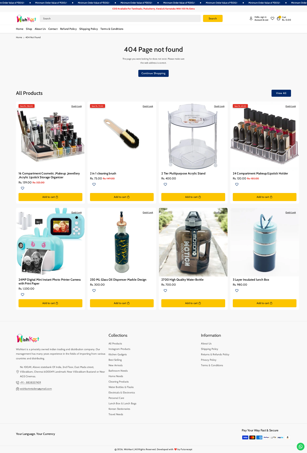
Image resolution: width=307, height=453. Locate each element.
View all (281, 93)
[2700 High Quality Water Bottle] (193, 242)
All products (115, 343)
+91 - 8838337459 (30, 382)
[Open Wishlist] (272, 18)
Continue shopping (153, 73)
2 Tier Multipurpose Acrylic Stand (183, 173)
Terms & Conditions (212, 365)
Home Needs (116, 376)
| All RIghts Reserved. (145, 449)
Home (19, 37)
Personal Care (116, 397)
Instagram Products (119, 348)
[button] (284, 18)
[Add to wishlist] (22, 188)
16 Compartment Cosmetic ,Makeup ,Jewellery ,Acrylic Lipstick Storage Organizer (49, 175)
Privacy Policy (208, 359)
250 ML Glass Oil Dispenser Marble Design (118, 279)
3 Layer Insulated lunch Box (251, 279)
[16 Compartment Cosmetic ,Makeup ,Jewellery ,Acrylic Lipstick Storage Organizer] (50, 136)
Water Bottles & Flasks (121, 387)
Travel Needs (116, 414)
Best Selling (115, 359)
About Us (206, 343)
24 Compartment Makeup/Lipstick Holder (260, 173)
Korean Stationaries (119, 408)
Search (213, 18)
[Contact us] (300, 446)
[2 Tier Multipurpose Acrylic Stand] (193, 136)
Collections (118, 335)
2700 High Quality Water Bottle (182, 279)
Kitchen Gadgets (118, 354)
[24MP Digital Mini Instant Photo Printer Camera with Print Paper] (50, 242)
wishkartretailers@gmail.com (36, 388)
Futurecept (186, 449)
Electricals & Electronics (122, 392)
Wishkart (128, 449)
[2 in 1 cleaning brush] (122, 136)
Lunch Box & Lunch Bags (123, 403)
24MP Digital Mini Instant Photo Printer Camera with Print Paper (50, 281)
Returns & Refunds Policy (215, 354)
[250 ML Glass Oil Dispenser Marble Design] (122, 242)
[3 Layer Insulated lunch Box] (264, 242)
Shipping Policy (209, 348)
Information (211, 335)
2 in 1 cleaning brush (103, 173)
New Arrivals (116, 365)
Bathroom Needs (118, 370)
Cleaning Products (119, 381)
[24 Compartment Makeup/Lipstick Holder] (264, 136)
